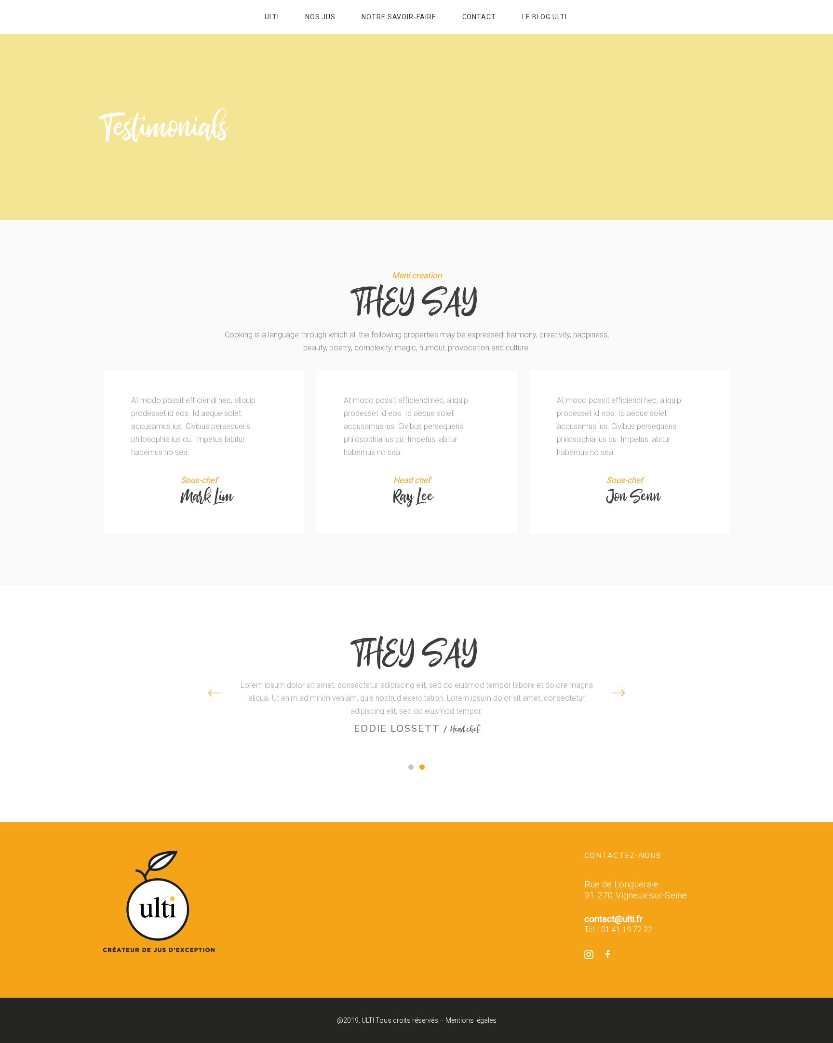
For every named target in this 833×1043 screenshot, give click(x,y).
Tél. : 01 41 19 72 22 (618, 929)
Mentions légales (471, 1020)
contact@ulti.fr (613, 918)
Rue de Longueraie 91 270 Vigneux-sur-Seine (635, 890)
